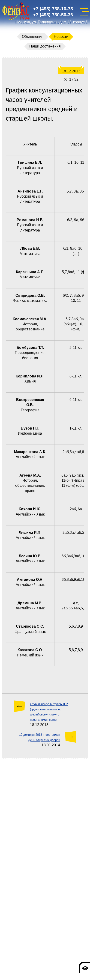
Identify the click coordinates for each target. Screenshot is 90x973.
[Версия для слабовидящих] (84, 967)
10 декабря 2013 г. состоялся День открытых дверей (39, 737)
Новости (61, 37)
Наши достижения (45, 46)
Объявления (32, 37)
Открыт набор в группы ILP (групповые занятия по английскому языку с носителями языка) (49, 711)
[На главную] (16, 11)
